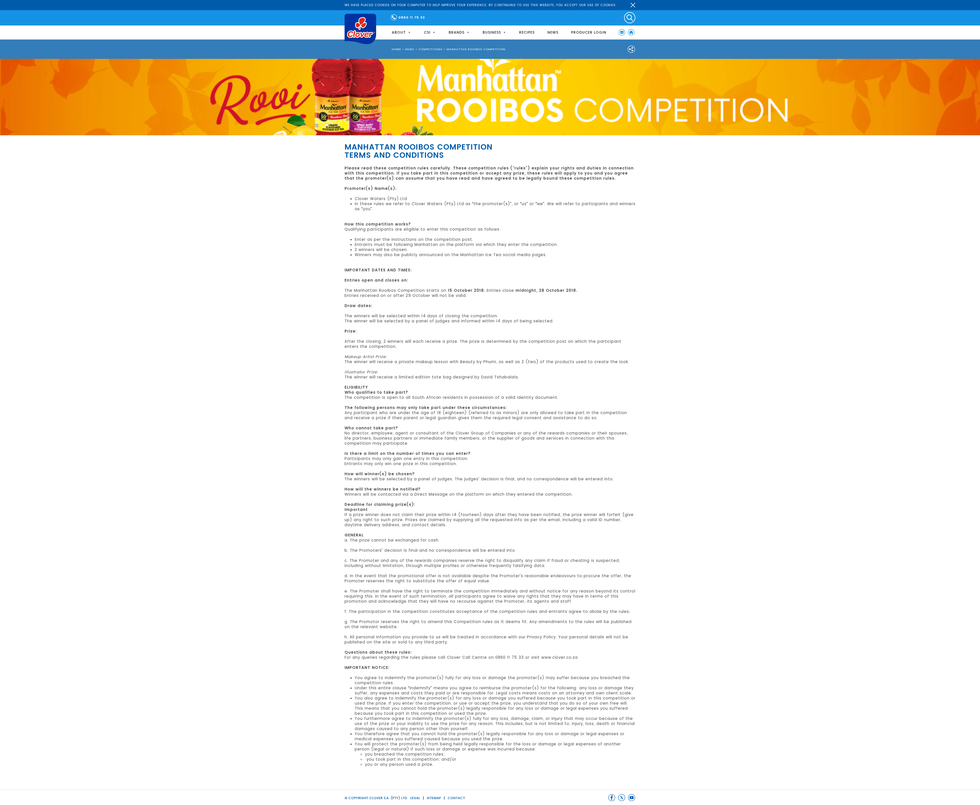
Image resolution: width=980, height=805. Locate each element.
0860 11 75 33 (411, 17)
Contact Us (622, 32)
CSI (427, 32)
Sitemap (434, 798)
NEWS (552, 32)
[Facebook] (612, 797)
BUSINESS (492, 32)
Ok (632, 5)
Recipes (527, 32)
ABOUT (399, 32)
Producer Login (588, 32)
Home (631, 32)
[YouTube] (631, 797)
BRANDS (456, 32)
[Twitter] (622, 797)
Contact (456, 798)
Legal (415, 798)
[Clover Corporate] (360, 29)
